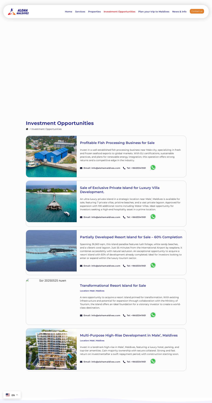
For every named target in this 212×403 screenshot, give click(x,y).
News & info (179, 11)
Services (80, 11)
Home (68, 11)
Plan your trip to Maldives (153, 11)
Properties (94, 11)
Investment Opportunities (119, 11)
